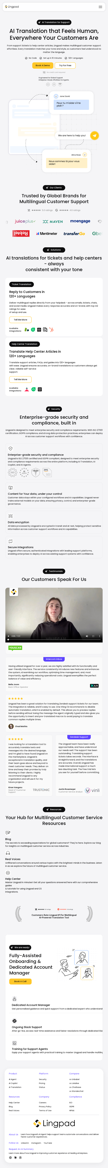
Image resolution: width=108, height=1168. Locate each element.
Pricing (42, 1083)
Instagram (36, 1143)
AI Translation (15, 1087)
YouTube (48, 1143)
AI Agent (12, 1079)
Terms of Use (45, 1110)
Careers (42, 1102)
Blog (8, 839)
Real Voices (12, 859)
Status (42, 1087)
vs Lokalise (74, 1083)
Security (42, 1079)
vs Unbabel (74, 1079)
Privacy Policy (45, 1106)
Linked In (25, 1143)
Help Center (13, 879)
